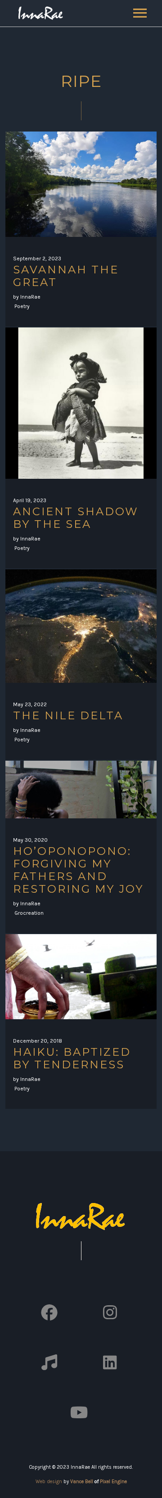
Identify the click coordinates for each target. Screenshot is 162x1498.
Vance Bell (81, 1481)
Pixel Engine (113, 1481)
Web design (49, 1481)
